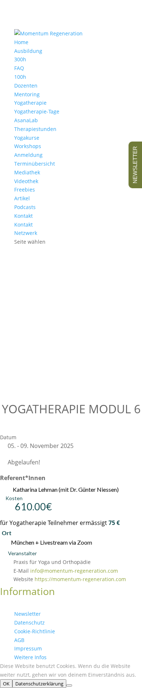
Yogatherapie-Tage (36, 111)
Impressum (28, 648)
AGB (19, 640)
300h (20, 59)
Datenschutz (29, 622)
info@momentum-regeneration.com (74, 570)
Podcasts (25, 207)
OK (6, 683)
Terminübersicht (34, 163)
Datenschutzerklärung (39, 683)
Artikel (22, 198)
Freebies (24, 189)
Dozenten (26, 85)
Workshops (27, 146)
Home (21, 42)
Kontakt (23, 224)
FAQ (19, 68)
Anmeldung (28, 154)
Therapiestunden (35, 128)
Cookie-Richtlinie (34, 631)
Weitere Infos (30, 657)
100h (20, 76)
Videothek (26, 181)
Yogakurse (26, 137)
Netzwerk (25, 232)
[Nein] (69, 685)
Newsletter (27, 613)
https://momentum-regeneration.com (80, 579)
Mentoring (27, 94)
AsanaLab (26, 120)
